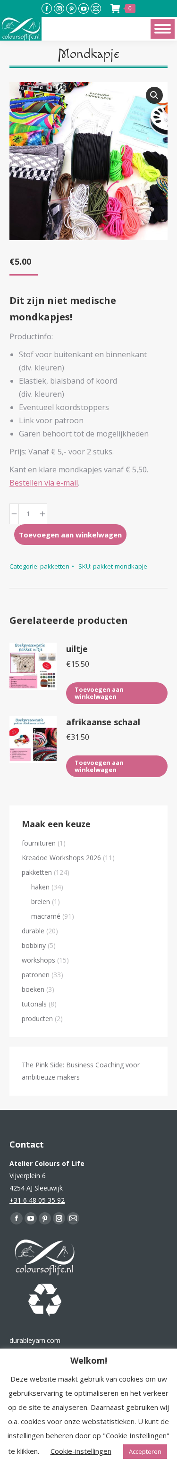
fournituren (39, 842)
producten (37, 1018)
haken (40, 886)
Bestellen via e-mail (43, 483)
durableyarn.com (34, 1340)
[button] (154, 95)
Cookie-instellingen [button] (81, 1451)
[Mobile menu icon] (163, 29)
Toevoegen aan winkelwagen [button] (99, 693)
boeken (33, 989)
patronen (36, 974)
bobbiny (34, 945)
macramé (45, 916)
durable (33, 930)
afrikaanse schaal (103, 722)
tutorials (34, 1003)
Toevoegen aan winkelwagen (70, 534)
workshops (38, 960)
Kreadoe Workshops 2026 (61, 857)
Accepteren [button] (145, 1451)
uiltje (77, 648)
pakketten (54, 566)
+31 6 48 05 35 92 (37, 1200)
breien (40, 901)
